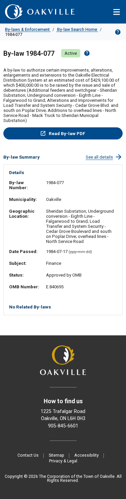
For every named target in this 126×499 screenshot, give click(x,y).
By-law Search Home (77, 29)
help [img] (87, 53)
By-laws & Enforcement (28, 29)
